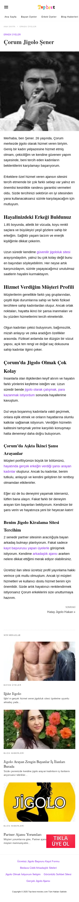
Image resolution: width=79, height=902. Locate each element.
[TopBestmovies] (46, 7)
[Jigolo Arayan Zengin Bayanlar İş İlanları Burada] (39, 729)
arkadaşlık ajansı (45, 554)
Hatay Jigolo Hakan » (61, 611)
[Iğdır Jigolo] (39, 661)
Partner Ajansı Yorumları (23, 834)
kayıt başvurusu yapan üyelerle (26, 548)
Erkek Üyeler (49, 17)
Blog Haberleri (69, 17)
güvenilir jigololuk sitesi (53, 252)
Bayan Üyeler (29, 17)
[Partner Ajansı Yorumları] (39, 802)
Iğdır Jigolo (12, 693)
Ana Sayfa (11, 17)
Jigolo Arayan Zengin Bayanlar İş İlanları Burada (34, 764)
